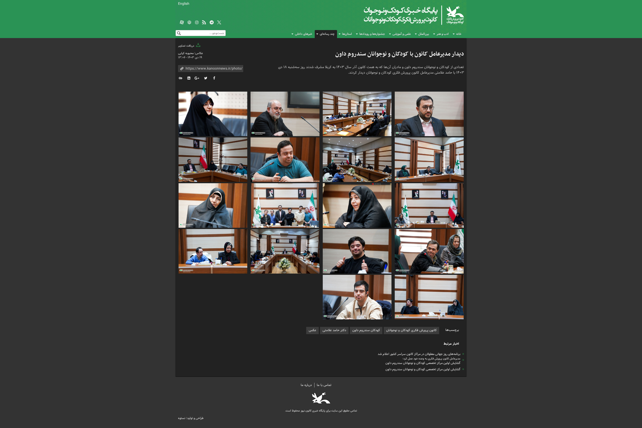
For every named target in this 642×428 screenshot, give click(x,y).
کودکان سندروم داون (366, 330)
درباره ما (306, 385)
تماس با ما (324, 385)
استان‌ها (347, 34)
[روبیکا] (189, 23)
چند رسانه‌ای (327, 34)
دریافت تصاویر (186, 46)
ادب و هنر (443, 34)
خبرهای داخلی (303, 34)
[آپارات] (182, 23)
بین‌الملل (423, 34)
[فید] (204, 23)
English (183, 4)
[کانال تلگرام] (211, 23)
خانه (458, 34)
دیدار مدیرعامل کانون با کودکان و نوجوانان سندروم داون (399, 54)
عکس (312, 330)
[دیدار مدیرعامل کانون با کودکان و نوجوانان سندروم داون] (429, 113)
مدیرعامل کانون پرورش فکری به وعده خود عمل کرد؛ (431, 358)
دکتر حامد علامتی (334, 330)
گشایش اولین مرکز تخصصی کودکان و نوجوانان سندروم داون (422, 363)
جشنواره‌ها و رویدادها (372, 34)
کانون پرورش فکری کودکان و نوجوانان (405, 15)
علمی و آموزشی (401, 34)
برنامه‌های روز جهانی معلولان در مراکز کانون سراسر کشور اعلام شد (419, 354)
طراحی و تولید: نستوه (191, 418)
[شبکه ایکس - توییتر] (219, 23)
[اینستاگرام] (197, 23)
